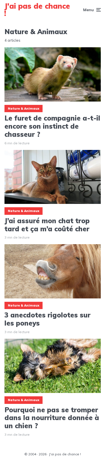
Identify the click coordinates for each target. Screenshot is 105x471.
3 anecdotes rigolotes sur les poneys (47, 319)
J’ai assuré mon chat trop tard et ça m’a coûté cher (47, 225)
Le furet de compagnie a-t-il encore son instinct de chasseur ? (52, 126)
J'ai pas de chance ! (37, 9)
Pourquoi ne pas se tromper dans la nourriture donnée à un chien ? (51, 418)
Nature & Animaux (23, 108)
